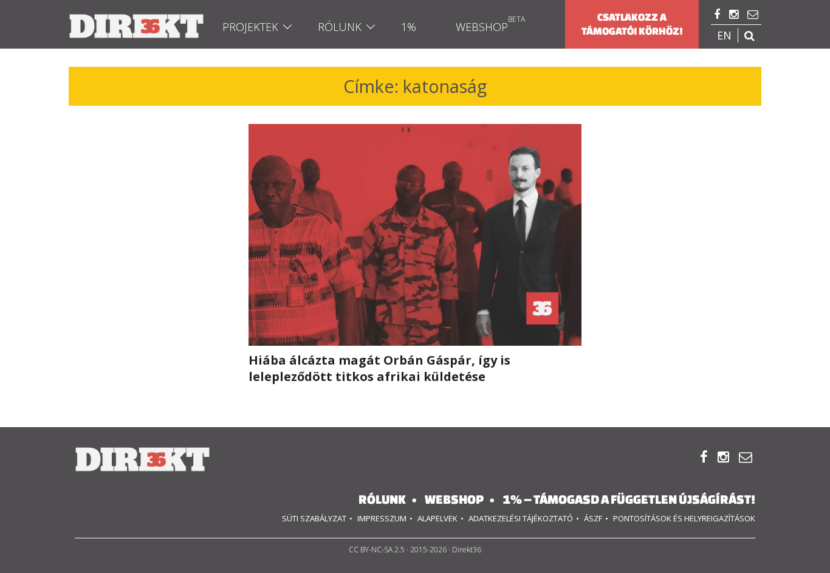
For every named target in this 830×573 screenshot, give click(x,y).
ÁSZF (593, 518)
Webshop (482, 26)
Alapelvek (437, 518)
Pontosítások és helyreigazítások (684, 518)
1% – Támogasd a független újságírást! (628, 499)
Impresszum (381, 518)
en (724, 35)
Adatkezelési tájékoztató (520, 518)
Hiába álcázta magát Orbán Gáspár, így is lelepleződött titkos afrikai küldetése (379, 368)
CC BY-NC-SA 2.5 (377, 549)
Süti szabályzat (314, 518)
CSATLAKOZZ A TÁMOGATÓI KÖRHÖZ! (632, 24)
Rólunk (340, 26)
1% (408, 26)
